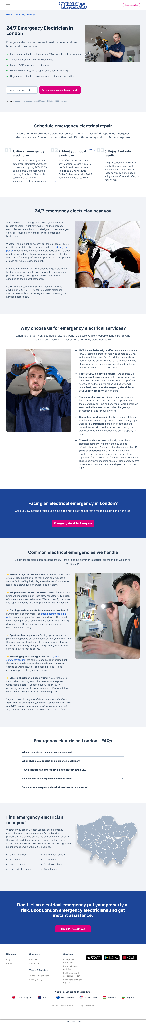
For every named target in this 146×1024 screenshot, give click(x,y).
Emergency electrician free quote (73, 523)
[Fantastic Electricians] (73, 5)
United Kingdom (24, 997)
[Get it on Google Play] (112, 957)
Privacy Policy (35, 979)
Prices (9, 963)
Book (131, 5)
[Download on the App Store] (94, 957)
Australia (47, 997)
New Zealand (67, 997)
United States (90, 997)
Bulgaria (130, 997)
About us (33, 959)
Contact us (34, 963)
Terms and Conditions (39, 975)
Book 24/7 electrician (73, 928)
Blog (8, 959)
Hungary (112, 997)
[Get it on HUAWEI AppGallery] (129, 957)
